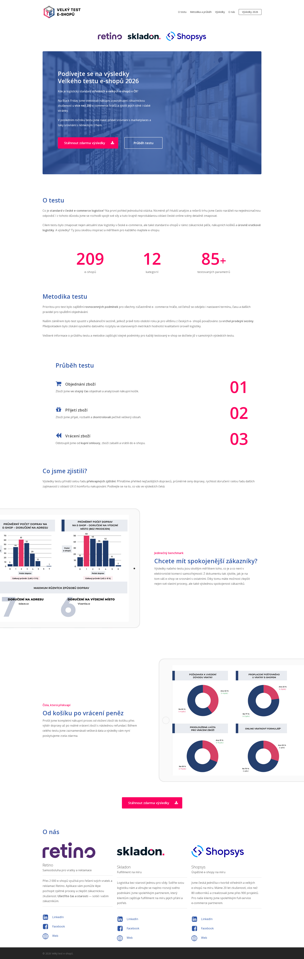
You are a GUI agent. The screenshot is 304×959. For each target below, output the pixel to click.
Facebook (58, 926)
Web (55, 936)
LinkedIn (58, 917)
